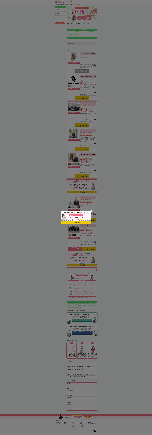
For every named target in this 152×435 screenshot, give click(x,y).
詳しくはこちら (76, 220)
